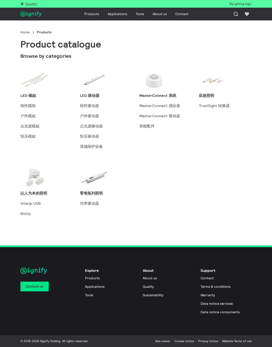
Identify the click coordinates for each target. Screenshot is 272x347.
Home (25, 32)
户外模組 (28, 115)
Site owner (162, 341)
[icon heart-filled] (247, 14)
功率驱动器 (89, 203)
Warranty (208, 295)
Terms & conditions (216, 286)
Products (91, 14)
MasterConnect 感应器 (159, 105)
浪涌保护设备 (91, 146)
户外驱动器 (89, 115)
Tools (140, 14)
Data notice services (217, 303)
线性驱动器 (89, 105)
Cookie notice (184, 341)
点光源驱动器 (91, 126)
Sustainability (153, 295)
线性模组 (28, 105)
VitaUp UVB (30, 203)
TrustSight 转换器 (214, 105)
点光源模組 (30, 126)
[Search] (236, 14)
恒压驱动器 (89, 136)
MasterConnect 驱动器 (159, 115)
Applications (117, 14)
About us (160, 14)
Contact (181, 14)
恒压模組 (28, 136)
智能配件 (147, 126)
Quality (148, 286)
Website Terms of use (237, 341)
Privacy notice (208, 341)
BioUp (25, 213)
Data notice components (220, 312)
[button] (46, 83)
